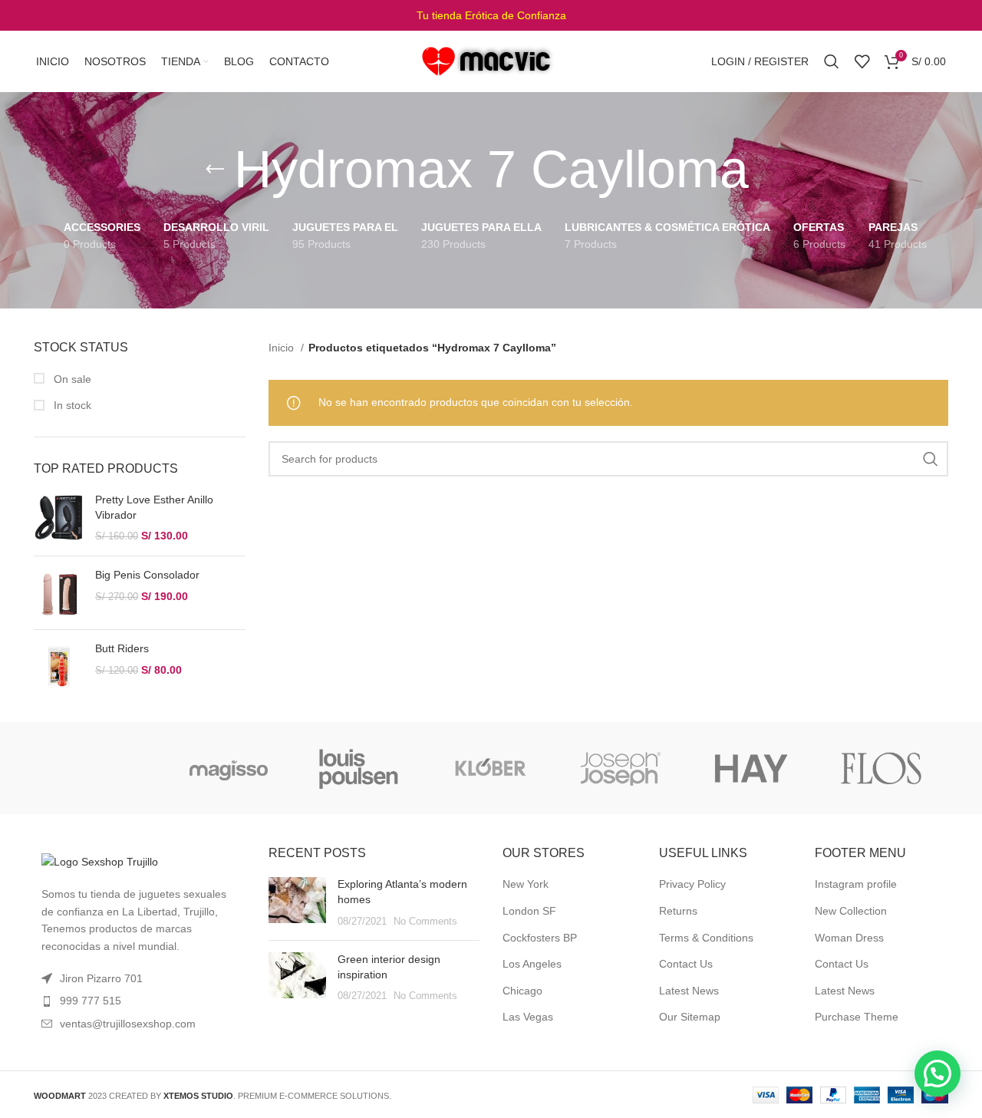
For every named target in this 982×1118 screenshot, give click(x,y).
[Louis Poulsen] (359, 768)
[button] (937, 1073)
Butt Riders (122, 648)
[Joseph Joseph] (620, 768)
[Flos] (881, 768)
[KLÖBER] (489, 768)
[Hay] (751, 768)
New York (526, 884)
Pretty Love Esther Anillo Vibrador (154, 507)
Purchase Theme (856, 1017)
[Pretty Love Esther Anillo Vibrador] (59, 518)
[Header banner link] (491, 15)
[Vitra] (98, 768)
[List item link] (139, 1000)
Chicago (522, 990)
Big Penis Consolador (147, 575)
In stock (71, 405)
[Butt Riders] (59, 666)
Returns (678, 911)
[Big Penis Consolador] (59, 593)
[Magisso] (228, 768)
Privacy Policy (692, 884)
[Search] (831, 61)
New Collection (851, 911)
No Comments (425, 921)
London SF (529, 911)
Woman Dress (849, 938)
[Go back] (215, 169)
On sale (71, 379)
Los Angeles (532, 964)
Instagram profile (856, 884)
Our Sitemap (689, 1017)
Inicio (283, 347)
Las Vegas (528, 1017)
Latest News (689, 990)
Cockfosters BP (540, 938)
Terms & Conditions (706, 938)
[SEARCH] (930, 459)
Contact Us (686, 964)
